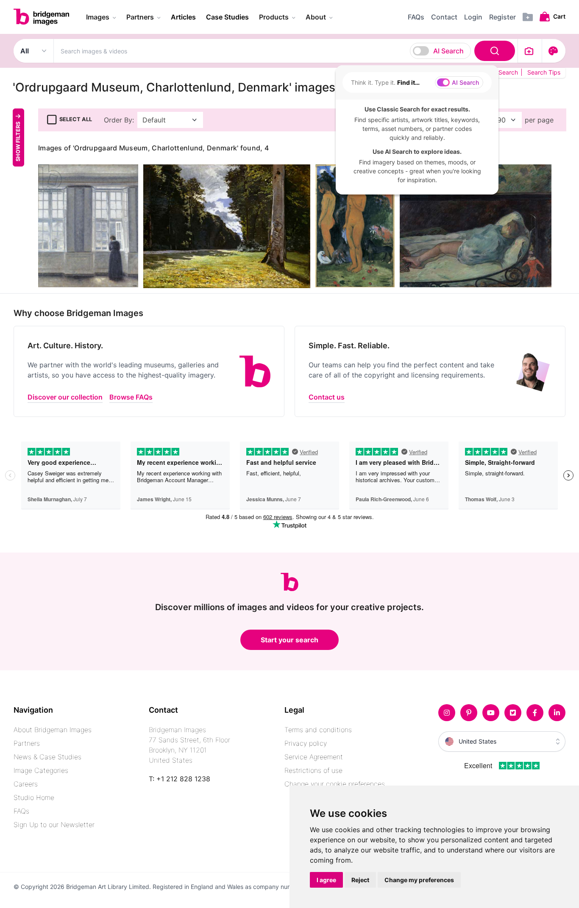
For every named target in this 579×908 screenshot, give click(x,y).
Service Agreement (313, 757)
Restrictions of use (313, 770)
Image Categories (41, 770)
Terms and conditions (318, 729)
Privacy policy (305, 743)
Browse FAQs (131, 397)
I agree (326, 879)
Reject (360, 879)
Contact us (327, 397)
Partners (27, 743)
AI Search (448, 51)
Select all (75, 119)
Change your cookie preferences (334, 784)
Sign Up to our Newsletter (54, 824)
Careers (26, 784)
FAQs (21, 811)
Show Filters (18, 141)
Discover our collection (65, 397)
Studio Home (34, 797)
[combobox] (286, 51)
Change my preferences (419, 879)
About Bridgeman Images (53, 729)
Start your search (289, 640)
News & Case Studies (47, 757)
